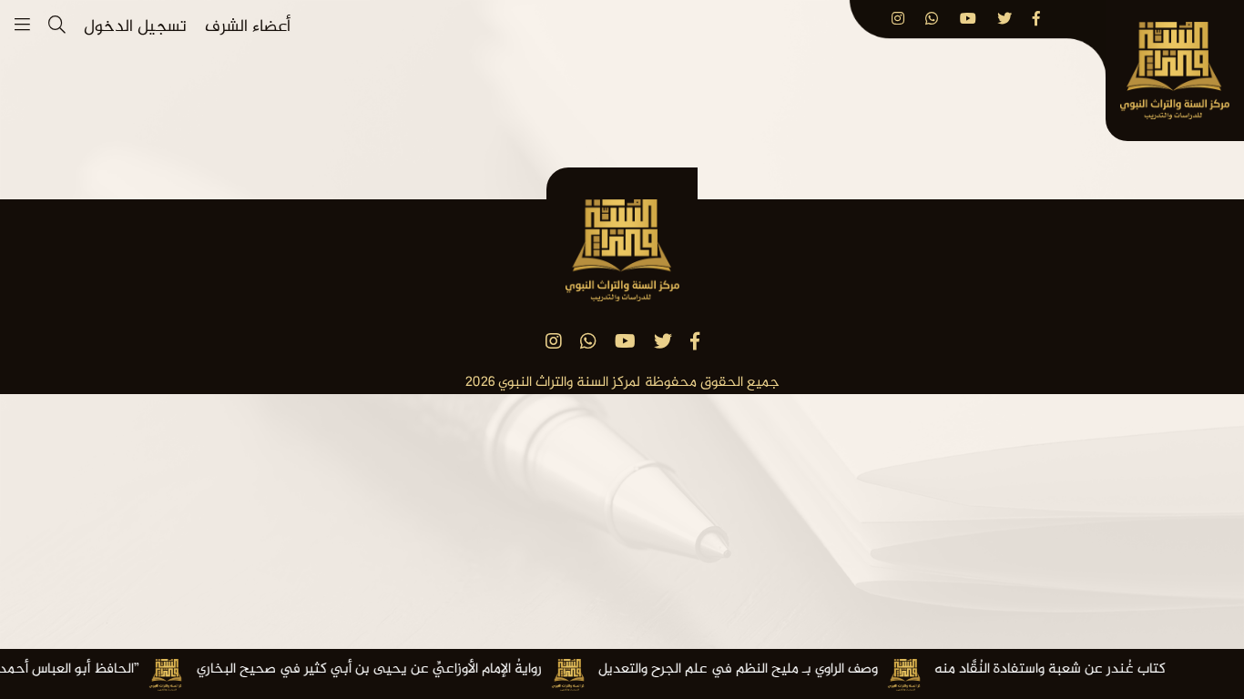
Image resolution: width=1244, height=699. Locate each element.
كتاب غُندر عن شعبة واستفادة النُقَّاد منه (1077, 670)
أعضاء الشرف (248, 28)
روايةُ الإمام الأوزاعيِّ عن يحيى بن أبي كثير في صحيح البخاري (396, 670)
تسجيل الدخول (135, 28)
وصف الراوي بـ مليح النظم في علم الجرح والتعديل (765, 670)
